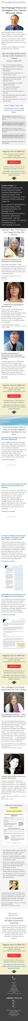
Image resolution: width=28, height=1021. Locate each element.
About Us (14, 982)
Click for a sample (8, 459)
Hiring (14, 992)
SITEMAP (8, 993)
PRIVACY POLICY (13, 993)
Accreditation (14, 989)
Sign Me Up (14, 162)
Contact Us (14, 985)
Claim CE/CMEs (14, 988)
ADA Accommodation (14, 991)
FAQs (14, 983)
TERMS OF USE (18, 993)
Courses (14, 986)
